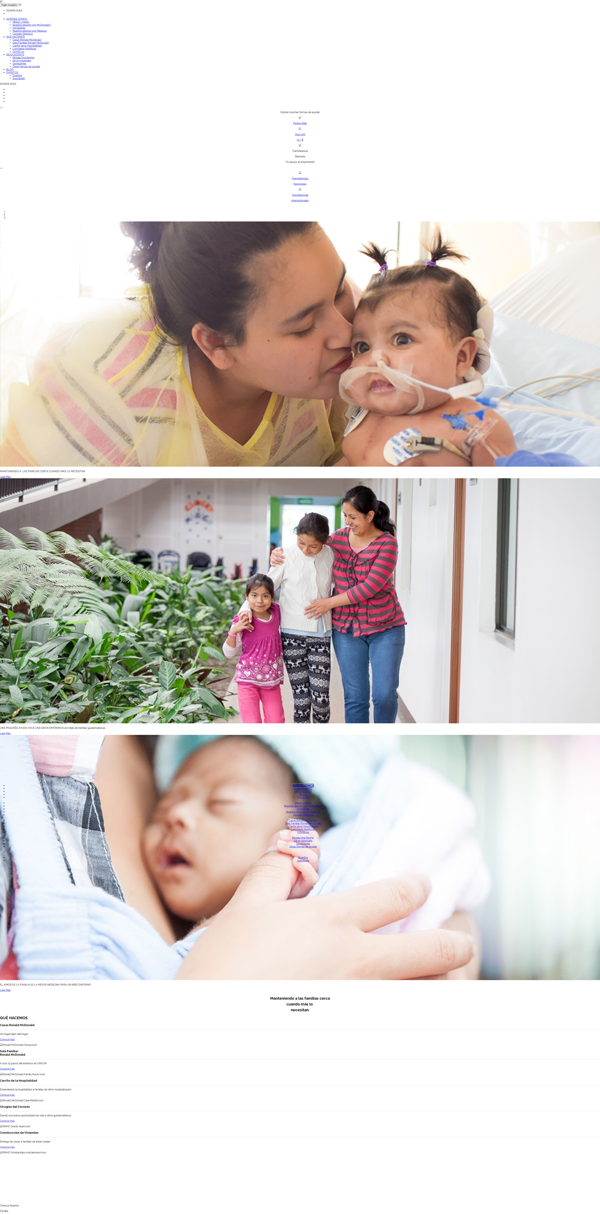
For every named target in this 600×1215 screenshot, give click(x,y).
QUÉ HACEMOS (15, 36)
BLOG (9, 69)
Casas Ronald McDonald (26, 39)
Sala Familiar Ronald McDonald (30, 42)
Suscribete (18, 78)
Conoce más (7, 1039)
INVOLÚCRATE (15, 54)
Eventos (17, 75)
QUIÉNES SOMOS (16, 19)
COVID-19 (18, 51)
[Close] (1, 107)
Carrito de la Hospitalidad (27, 45)
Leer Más (5, 476)
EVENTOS (12, 72)
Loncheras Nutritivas (24, 48)
